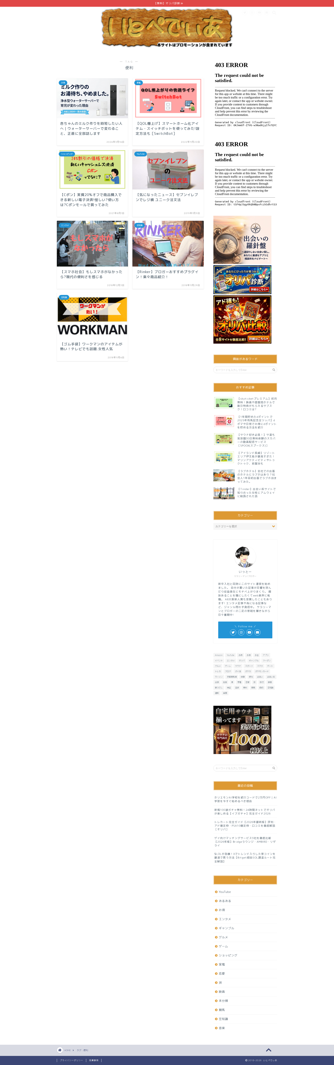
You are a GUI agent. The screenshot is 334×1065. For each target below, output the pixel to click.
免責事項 (93, 1060)
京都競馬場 (232, 676)
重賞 (225, 693)
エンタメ (231, 660)
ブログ (228, 671)
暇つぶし (219, 687)
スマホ (260, 666)
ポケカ (248, 671)
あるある (225, 901)
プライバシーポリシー (71, 1060)
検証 (229, 687)
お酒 (248, 655)
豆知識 (270, 687)
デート (270, 666)
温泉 (237, 687)
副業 (225, 682)
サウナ (238, 666)
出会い (260, 676)
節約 (261, 687)
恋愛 (247, 682)
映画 (270, 682)
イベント (219, 660)
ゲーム (228, 666)
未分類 (223, 1001)
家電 (239, 682)
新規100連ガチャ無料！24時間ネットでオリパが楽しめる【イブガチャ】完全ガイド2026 (244, 811)
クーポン (267, 660)
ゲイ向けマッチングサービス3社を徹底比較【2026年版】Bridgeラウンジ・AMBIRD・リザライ (245, 841)
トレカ (218, 671)
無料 (245, 687)
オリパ (242, 660)
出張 (217, 682)
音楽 (222, 1028)
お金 (257, 655)
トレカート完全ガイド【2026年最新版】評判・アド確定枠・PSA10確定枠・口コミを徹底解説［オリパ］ (245, 825)
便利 (251, 676)
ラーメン (219, 676)
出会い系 (271, 676)
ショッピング (228, 955)
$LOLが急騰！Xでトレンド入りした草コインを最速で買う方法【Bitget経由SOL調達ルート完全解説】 (245, 857)
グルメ (218, 666)
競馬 (253, 687)
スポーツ (249, 666)
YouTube (230, 655)
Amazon (218, 655)
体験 (243, 676)
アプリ (266, 655)
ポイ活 (238, 671)
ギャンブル (254, 660)
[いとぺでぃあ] (167, 48)
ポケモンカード (262, 671)
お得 (240, 655)
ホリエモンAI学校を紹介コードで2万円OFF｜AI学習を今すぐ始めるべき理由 (245, 799)
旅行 (262, 682)
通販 (217, 693)
